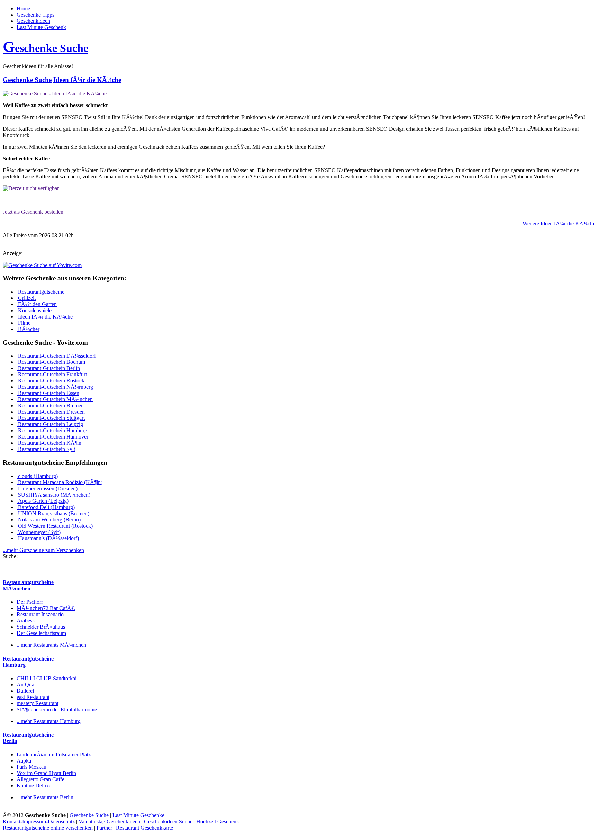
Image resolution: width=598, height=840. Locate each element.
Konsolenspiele (34, 310)
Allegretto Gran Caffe (40, 779)
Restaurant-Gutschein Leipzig (50, 424)
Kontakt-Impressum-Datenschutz (39, 821)
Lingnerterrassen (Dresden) (47, 488)
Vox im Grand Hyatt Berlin (46, 773)
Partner (104, 828)
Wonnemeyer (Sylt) (39, 532)
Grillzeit (26, 298)
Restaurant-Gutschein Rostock (50, 381)
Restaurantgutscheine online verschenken (48, 828)
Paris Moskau (31, 767)
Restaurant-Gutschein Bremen (50, 405)
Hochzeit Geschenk (217, 821)
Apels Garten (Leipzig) (43, 501)
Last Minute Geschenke (138, 815)
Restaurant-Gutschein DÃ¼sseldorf (56, 356)
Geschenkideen (33, 21)
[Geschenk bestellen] (31, 188)
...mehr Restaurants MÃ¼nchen (51, 645)
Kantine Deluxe (34, 785)
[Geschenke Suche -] (55, 93)
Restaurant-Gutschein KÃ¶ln (49, 443)
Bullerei (25, 691)
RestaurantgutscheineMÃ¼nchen (28, 585)
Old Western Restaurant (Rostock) (55, 526)
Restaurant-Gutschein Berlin (48, 368)
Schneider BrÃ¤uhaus (41, 627)
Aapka (24, 761)
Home (23, 8)
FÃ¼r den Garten (37, 304)
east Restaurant (33, 697)
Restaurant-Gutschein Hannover (52, 437)
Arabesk (26, 621)
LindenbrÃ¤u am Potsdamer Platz (54, 754)
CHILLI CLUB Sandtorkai (46, 678)
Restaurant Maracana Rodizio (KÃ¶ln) (59, 482)
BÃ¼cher (28, 329)
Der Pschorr (30, 602)
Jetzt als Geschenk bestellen (33, 212)
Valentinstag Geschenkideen (109, 821)
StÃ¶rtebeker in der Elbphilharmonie (57, 709)
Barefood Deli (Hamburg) (46, 507)
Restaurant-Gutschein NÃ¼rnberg (55, 387)
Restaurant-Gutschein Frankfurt (52, 374)
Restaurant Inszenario (40, 614)
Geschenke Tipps (35, 15)
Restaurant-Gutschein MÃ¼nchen (55, 399)
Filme (23, 323)
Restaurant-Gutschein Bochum (51, 362)
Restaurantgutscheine (40, 292)
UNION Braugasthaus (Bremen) (53, 513)
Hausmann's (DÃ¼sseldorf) (48, 538)
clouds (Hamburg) (37, 476)
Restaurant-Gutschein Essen (48, 393)
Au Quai (26, 684)
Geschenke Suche (27, 79)
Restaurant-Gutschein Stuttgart (51, 418)
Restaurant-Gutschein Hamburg (52, 430)
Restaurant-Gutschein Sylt (46, 449)
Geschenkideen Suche (168, 821)
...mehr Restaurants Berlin (45, 797)
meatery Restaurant (37, 703)
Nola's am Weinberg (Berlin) (49, 520)
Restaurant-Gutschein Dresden (51, 412)
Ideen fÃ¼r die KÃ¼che (87, 79)
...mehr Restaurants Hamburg (49, 721)
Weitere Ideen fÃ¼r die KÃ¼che (559, 224)
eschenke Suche (45, 48)
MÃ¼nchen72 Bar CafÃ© (46, 608)
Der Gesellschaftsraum (41, 633)
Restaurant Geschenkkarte (144, 828)
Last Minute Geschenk (41, 27)
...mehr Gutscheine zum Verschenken (43, 550)
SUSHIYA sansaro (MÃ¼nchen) (53, 495)
